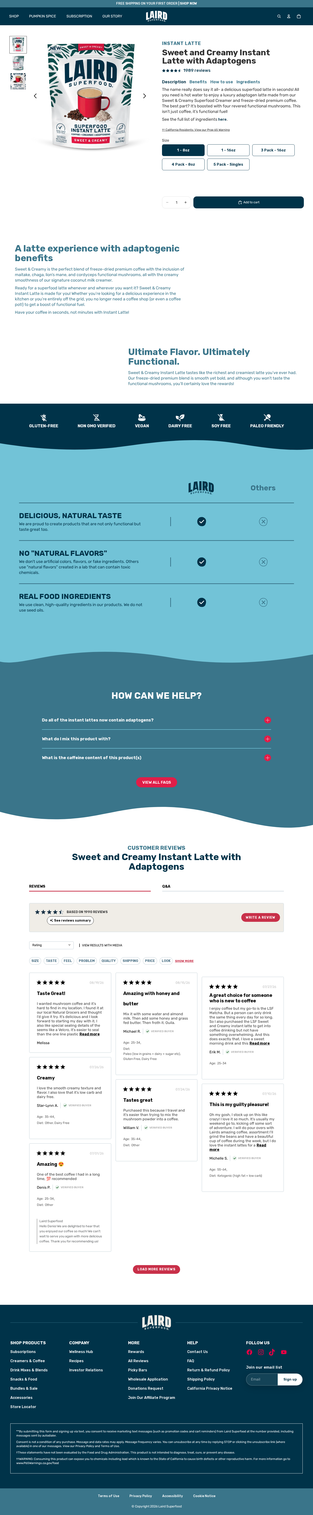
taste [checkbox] (51, 961)
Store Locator (23, 1407)
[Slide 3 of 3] (18, 81)
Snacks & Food (23, 1379)
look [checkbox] (166, 961)
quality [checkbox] (109, 961)
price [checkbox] (150, 961)
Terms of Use (108, 1496)
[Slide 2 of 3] (18, 63)
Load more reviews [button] (156, 1269)
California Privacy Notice (209, 1388)
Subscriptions (23, 1352)
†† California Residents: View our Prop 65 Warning (196, 129)
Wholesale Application (148, 1379)
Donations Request (145, 1388)
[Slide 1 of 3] (18, 44)
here (222, 119)
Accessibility (172, 1496)
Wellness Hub (81, 1352)
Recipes (76, 1361)
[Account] (289, 16)
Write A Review (260, 918)
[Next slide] (146, 97)
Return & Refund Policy (208, 1370)
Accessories (21, 1397)
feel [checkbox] (68, 961)
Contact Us (197, 1352)
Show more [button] (184, 961)
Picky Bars (137, 1370)
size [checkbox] (35, 961)
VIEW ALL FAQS (156, 782)
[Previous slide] (34, 97)
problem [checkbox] (87, 961)
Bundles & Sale (24, 1388)
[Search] (279, 16)
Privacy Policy (140, 1496)
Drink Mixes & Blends (29, 1370)
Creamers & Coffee (27, 1361)
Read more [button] (90, 1034)
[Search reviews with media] (78, 945)
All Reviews (138, 1361)
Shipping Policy (201, 1379)
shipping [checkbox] (130, 961)
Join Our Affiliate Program (151, 1397)
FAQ (190, 1361)
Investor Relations (86, 1370)
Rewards (136, 1352)
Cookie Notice (204, 1496)
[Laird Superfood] (156, 1322)
